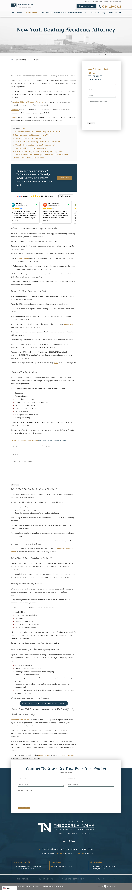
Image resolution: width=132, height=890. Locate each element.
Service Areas (94, 13)
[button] (75, 212)
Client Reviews (60, 13)
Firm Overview (16, 13)
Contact (14, 117)
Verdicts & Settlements (77, 13)
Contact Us (112, 13)
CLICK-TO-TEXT (87, 6)
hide (23, 128)
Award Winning (46, 13)
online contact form (67, 755)
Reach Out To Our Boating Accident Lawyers (43, 703)
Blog (103, 13)
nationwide (68, 324)
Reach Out (64, 178)
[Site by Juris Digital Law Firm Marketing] (112, 886)
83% (56, 363)
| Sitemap (60, 886)
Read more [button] (18, 220)
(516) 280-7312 (69, 853)
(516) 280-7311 (111, 6)
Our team (15, 110)
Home (96, 55)
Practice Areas (31, 13)
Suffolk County (23, 258)
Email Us (88, 853)
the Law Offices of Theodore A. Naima (28, 102)
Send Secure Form (24, 808)
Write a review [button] (65, 196)
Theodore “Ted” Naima (20, 720)
